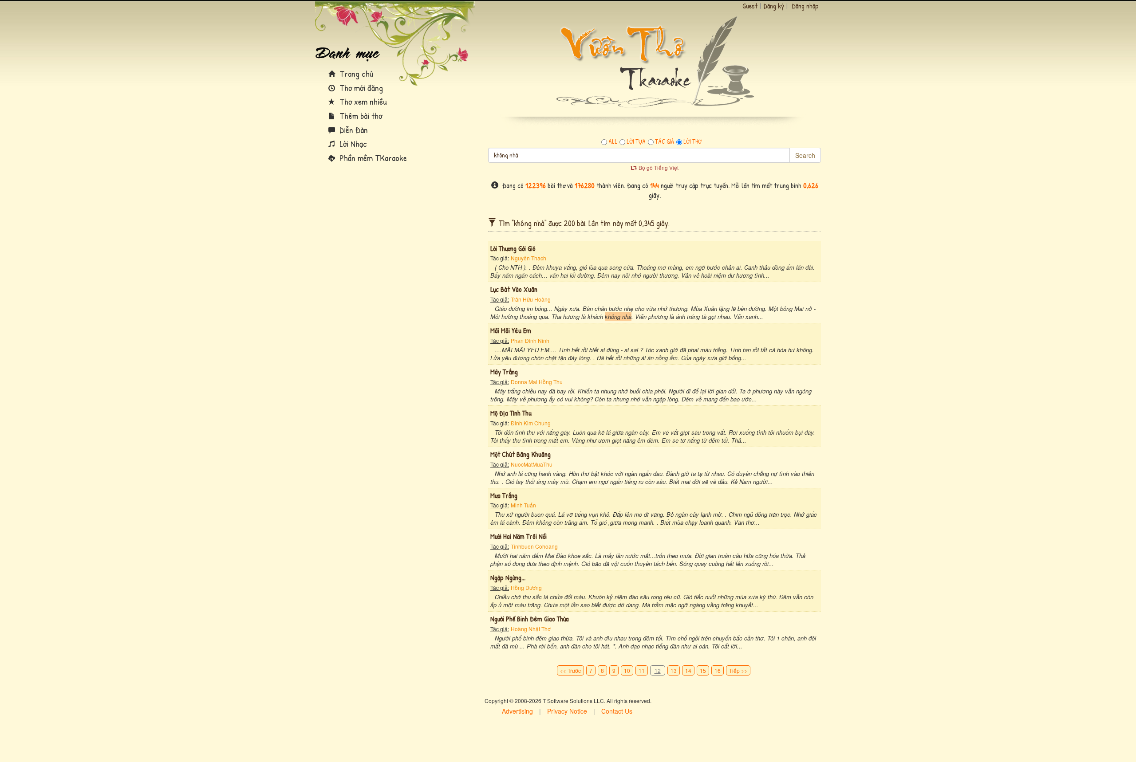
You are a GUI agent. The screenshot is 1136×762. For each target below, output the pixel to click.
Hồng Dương (526, 587)
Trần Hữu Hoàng (531, 299)
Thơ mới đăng (360, 88)
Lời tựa (636, 141)
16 (717, 670)
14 (688, 670)
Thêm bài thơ (359, 116)
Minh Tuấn (523, 505)
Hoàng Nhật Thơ (531, 628)
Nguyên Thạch (528, 258)
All (612, 141)
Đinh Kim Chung (531, 423)
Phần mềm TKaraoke (372, 158)
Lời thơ (692, 141)
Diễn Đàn (352, 130)
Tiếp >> (738, 670)
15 (703, 670)
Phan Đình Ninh (530, 340)
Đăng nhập (805, 6)
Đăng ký (773, 6)
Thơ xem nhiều (362, 101)
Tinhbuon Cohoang (534, 546)
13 (674, 670)
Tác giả (664, 141)
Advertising (517, 711)
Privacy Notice (567, 711)
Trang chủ (355, 73)
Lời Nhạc (352, 143)
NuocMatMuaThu (531, 464)
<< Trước (570, 670)
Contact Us (616, 711)
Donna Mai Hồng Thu (537, 381)
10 (627, 670)
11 (642, 670)
